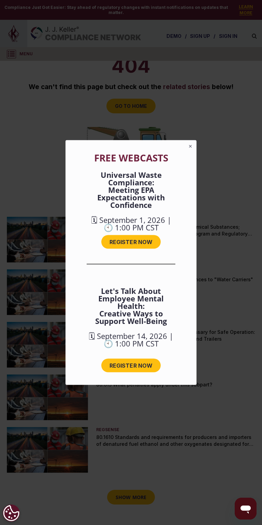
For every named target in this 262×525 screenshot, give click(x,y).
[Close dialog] (190, 146)
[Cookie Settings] (11, 513)
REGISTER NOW (131, 242)
